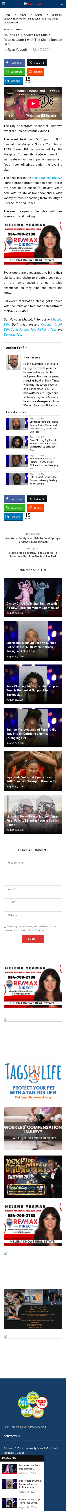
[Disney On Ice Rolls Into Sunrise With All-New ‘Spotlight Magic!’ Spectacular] (33, 597)
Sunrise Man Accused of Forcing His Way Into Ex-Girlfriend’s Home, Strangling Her (44, 463)
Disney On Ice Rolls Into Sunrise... (30, 1467)
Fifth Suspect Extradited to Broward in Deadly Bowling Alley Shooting (43, 480)
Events (38, 14)
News (23, 14)
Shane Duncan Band (45, 178)
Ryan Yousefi (17, 50)
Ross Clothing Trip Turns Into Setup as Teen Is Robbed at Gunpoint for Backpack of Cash (44, 445)
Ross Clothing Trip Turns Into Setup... (29, 1501)
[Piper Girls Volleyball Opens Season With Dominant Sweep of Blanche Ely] (33, 771)
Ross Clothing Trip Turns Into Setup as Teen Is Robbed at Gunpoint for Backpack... (32, 690)
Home (7, 14)
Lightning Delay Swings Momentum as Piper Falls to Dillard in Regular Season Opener (32, 821)
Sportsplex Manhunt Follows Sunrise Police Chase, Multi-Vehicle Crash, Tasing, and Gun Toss (44, 427)
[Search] (62, 4)
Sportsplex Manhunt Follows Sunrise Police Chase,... (30, 1484)
